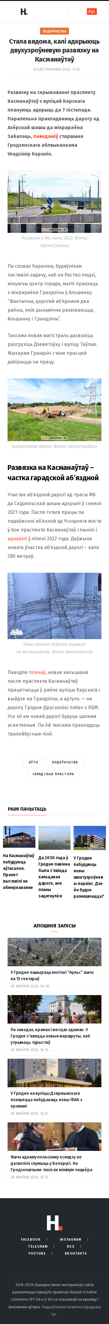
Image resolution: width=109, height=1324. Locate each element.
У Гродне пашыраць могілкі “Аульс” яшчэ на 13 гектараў (52, 975)
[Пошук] (74, 11)
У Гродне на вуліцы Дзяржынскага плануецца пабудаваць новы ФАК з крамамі (46, 1100)
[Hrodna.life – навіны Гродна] (23, 11)
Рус (91, 11)
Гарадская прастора (53, 774)
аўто (33, 762)
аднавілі (17, 538)
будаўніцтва (65, 762)
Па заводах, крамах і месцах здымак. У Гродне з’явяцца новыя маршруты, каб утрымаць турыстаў (50, 1036)
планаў (37, 672)
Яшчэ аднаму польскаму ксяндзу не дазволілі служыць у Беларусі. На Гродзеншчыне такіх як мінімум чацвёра (51, 1163)
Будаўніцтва (54, 31)
